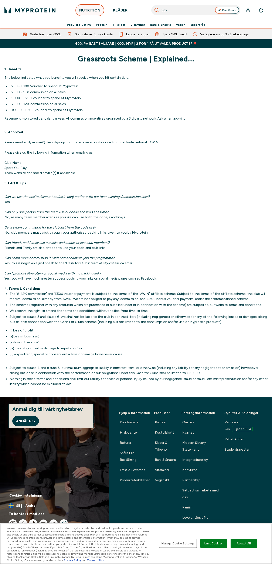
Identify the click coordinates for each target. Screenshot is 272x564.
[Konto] (248, 10)
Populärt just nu (79, 24)
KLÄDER (120, 10)
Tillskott (119, 24)
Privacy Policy (72, 560)
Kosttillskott (164, 432)
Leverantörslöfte (195, 517)
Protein (102, 24)
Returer (125, 442)
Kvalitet (188, 432)
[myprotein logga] (29, 10)
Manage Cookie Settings (178, 543)
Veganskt (162, 480)
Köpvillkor (189, 470)
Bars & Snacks (160, 24)
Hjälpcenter (129, 432)
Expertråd (197, 24)
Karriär (187, 507)
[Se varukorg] (261, 10)
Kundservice (129, 422)
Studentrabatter (237, 449)
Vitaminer (137, 24)
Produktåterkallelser (135, 480)
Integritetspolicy (195, 459)
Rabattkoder (234, 439)
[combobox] (195, 10)
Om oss (188, 422)
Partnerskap (191, 480)
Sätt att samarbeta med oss (200, 493)
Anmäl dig (25, 421)
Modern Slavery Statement (194, 446)
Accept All (244, 543)
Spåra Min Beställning (128, 456)
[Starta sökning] (157, 10)
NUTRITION (89, 10)
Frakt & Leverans (132, 470)
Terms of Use (95, 560)
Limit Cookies (213, 543)
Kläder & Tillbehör (161, 446)
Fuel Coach (229, 10)
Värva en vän (238, 425)
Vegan (180, 24)
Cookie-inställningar (25, 495)
